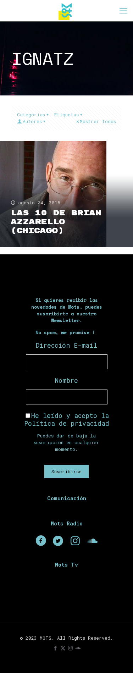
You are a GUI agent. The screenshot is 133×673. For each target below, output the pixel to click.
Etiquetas (66, 114)
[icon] (78, 647)
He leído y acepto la (66, 419)
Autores (32, 121)
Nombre (66, 380)
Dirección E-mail (66, 345)
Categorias (31, 114)
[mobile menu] (123, 11)
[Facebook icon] (55, 647)
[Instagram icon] (70, 647)
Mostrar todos (98, 121)
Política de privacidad (66, 423)
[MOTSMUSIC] (66, 11)
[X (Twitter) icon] (63, 647)
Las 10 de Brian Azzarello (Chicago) (56, 222)
